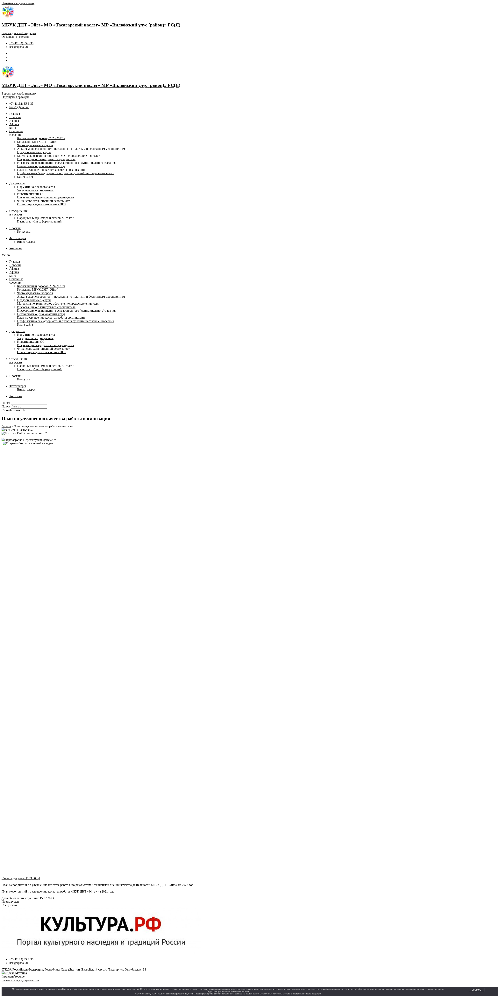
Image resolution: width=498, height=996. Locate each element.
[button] (249, 255)
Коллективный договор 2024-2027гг (41, 138)
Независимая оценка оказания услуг (41, 166)
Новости (15, 117)
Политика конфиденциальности (20, 980)
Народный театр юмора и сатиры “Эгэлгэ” (45, 218)
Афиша (14, 120)
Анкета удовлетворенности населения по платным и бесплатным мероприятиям (71, 148)
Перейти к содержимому (18, 3)
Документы (17, 183)
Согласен (477, 990)
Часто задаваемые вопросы (35, 145)
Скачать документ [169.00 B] (21, 878)
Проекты (15, 228)
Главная (14, 113)
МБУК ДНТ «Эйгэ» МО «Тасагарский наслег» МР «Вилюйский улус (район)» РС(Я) (91, 24)
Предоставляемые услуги (34, 152)
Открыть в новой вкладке (35, 443)
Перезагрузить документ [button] (39, 439)
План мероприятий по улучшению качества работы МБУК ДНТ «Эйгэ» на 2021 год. (58, 891)
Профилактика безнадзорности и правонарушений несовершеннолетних (65, 173)
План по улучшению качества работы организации (51, 169)
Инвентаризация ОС (31, 193)
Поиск (6, 406)
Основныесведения (16, 133)
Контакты (15, 248)
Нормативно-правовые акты (36, 186)
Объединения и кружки (18, 212)
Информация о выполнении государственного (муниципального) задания (66, 162)
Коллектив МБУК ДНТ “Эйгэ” (37, 141)
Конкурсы (24, 231)
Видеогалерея (26, 241)
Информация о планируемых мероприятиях (46, 159)
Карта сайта (25, 176)
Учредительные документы (35, 190)
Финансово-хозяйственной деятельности (44, 200)
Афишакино (14, 126)
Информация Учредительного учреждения (45, 197)
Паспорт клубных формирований (39, 221)
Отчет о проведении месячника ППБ (41, 204)
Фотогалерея (17, 238)
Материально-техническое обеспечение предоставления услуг (58, 155)
